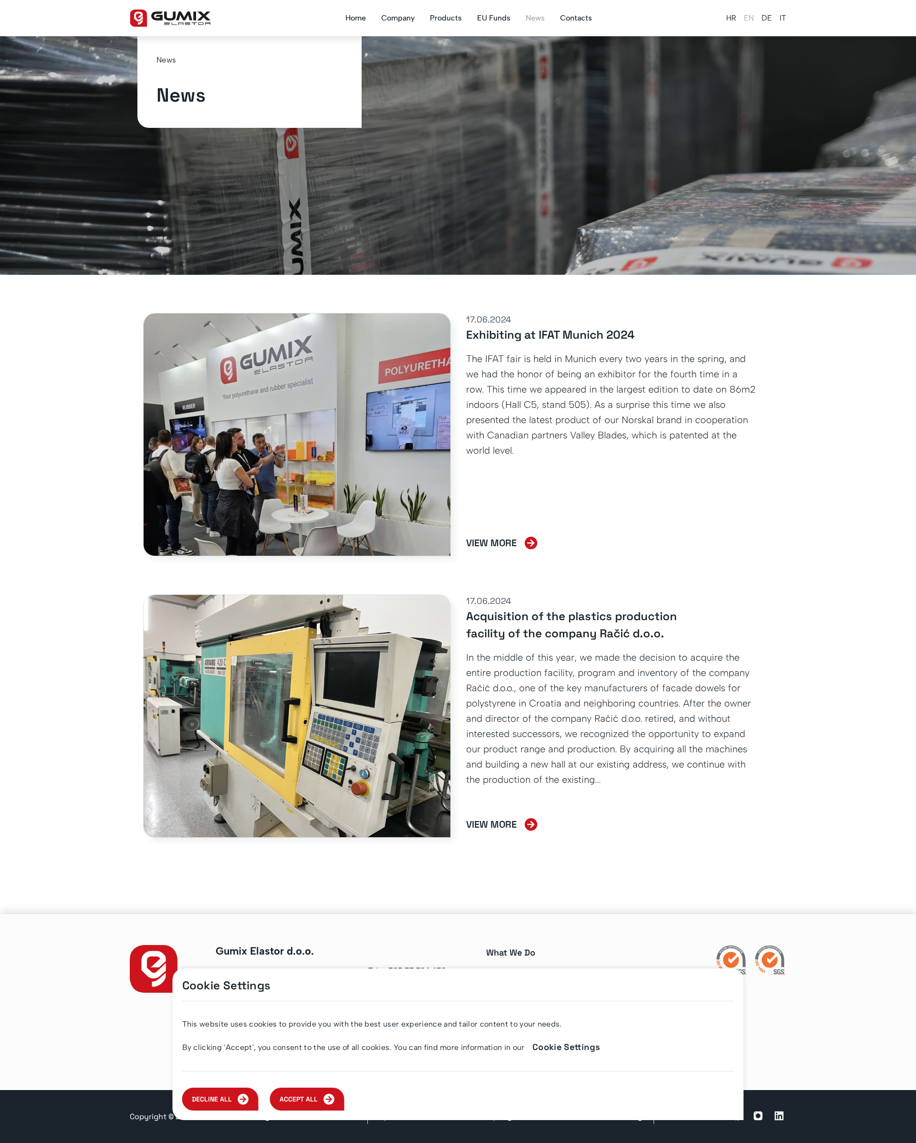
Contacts (576, 17)
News (535, 17)
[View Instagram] (758, 1116)
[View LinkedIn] (779, 1116)
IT (783, 17)
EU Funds (493, 17)
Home (355, 17)
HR (731, 17)
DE (766, 17)
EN (749, 17)
